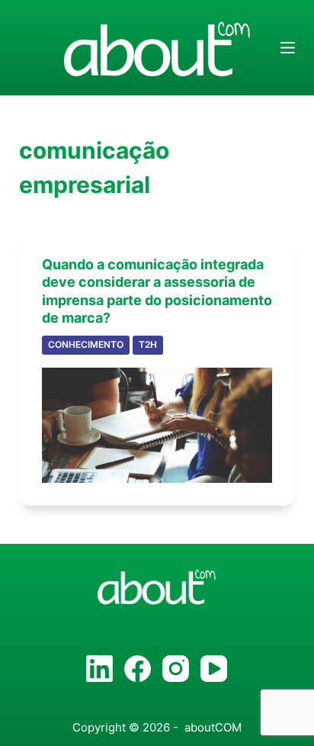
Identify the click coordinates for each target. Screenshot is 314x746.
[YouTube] (213, 668)
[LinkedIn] (99, 668)
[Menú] (287, 47)
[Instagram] (175, 668)
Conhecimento (85, 344)
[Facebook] (137, 668)
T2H (148, 344)
